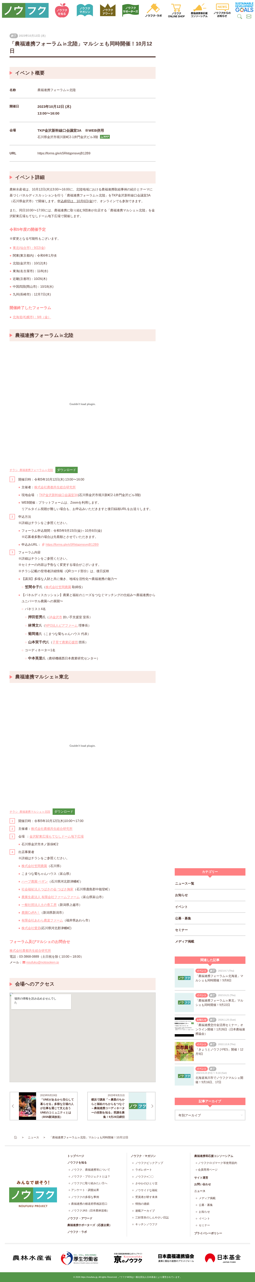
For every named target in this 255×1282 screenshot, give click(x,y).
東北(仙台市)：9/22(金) (29, 247)
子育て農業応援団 (65, 642)
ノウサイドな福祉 (146, 1190)
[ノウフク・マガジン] (85, 10)
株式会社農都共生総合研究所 (55, 487)
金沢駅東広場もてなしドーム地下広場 (56, 836)
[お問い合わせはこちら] (248, 17)
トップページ (75, 1155)
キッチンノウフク (146, 1224)
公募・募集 (183, 918)
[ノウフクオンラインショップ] (176, 10)
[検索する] (239, 17)
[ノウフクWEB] (33, 1194)
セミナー (181, 929)
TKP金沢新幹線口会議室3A (58, 495)
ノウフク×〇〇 (144, 1176)
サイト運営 (201, 1177)
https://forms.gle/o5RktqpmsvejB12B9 (63, 153)
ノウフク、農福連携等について (90, 1169)
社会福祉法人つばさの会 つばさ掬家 (47, 889)
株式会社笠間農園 (58, 587)
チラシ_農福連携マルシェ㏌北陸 (30, 811)
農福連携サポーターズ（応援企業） (89, 1225)
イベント (181, 906)
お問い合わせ (202, 1184)
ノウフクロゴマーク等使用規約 (217, 1162)
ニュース (199, 1191)
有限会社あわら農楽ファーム (42, 920)
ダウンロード (66, 470)
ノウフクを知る (77, 1162)
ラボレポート (143, 1169)
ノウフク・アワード (79, 1218)
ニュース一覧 (184, 883)
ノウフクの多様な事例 (85, 1197)
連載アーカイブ (144, 1210)
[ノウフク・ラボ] (153, 10)
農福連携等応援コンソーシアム (213, 1155)
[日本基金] (223, 1258)
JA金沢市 (55, 617)
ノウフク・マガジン (143, 1155)
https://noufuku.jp (89, 1277)
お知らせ (181, 895)
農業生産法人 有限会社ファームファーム (51, 897)
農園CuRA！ (31, 912)
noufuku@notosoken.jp (42, 962)
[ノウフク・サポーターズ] (130, 10)
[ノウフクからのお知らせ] (222, 10)
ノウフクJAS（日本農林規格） (90, 1210)
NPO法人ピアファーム (61, 625)
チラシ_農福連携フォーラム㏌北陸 (31, 470)
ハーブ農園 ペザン (35, 881)
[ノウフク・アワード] (107, 10)
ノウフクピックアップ (148, 1162)
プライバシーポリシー (208, 1233)
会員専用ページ (208, 1169)
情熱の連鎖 (141, 1203)
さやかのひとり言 (146, 1183)
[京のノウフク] (127, 1258)
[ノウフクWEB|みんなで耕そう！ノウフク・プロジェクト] (25, 10)
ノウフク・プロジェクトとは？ (90, 1176)
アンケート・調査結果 (85, 1190)
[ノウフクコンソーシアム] (199, 10)
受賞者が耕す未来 (146, 1197)
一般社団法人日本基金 (145, 1277)
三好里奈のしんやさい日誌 (151, 1217)
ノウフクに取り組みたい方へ (89, 1183)
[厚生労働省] (80, 1258)
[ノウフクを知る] (62, 10)
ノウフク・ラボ (77, 1231)
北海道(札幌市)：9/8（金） (32, 317)
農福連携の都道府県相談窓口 (89, 1203)
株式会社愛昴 (31, 928)
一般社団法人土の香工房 (39, 904)
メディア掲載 (184, 941)
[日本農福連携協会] (175, 1258)
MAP (106, 136)
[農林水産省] (32, 1258)
